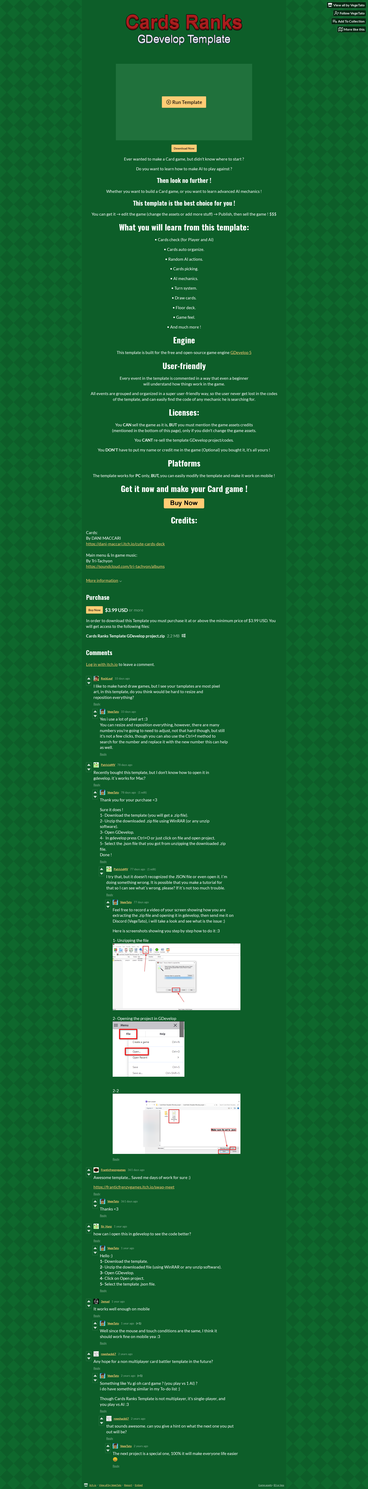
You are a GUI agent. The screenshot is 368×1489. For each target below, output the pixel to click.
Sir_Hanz (106, 1226)
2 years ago (125, 1354)
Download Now (184, 148)
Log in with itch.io (102, 664)
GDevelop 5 (241, 352)
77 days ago (137, 869)
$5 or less (279, 1485)
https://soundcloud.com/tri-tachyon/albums (125, 566)
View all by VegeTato (110, 1485)
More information (102, 580)
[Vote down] (88, 683)
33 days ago (122, 678)
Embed (139, 1485)
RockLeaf (107, 678)
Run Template (187, 102)
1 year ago (120, 1226)
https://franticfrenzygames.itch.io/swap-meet (133, 1187)
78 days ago (124, 765)
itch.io (92, 1485)
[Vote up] (88, 678)
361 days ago (136, 1170)
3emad (105, 1301)
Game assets (265, 1485)
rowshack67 (108, 1354)
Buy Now (94, 610)
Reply (96, 704)
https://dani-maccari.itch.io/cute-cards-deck (125, 543)
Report (128, 1485)
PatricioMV (108, 765)
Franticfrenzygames (113, 1170)
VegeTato (113, 711)
